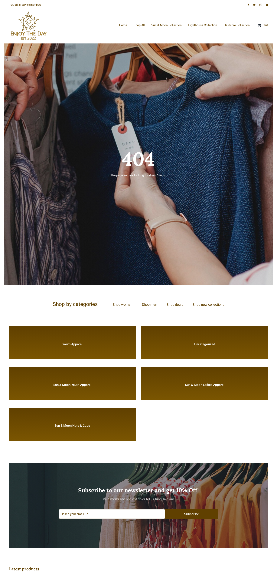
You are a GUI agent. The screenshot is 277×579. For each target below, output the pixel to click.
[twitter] (254, 5)
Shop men (149, 305)
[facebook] (248, 5)
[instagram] (260, 5)
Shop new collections (208, 305)
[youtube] (267, 5)
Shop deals (175, 305)
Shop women (122, 305)
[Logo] (29, 11)
